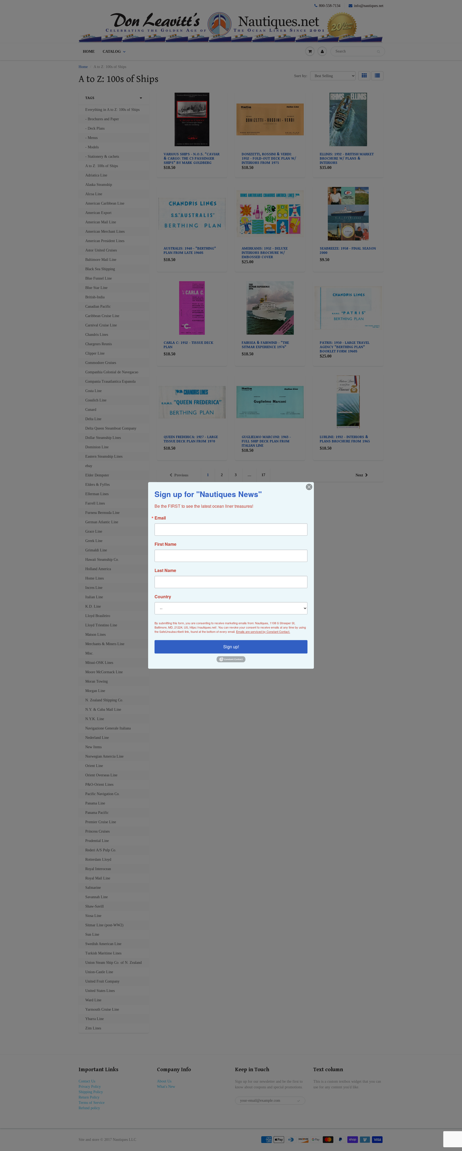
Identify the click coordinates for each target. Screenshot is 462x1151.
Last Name (165, 570)
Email (160, 518)
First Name (165, 544)
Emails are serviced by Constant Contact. (263, 631)
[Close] (309, 487)
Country (163, 597)
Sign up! (231, 647)
